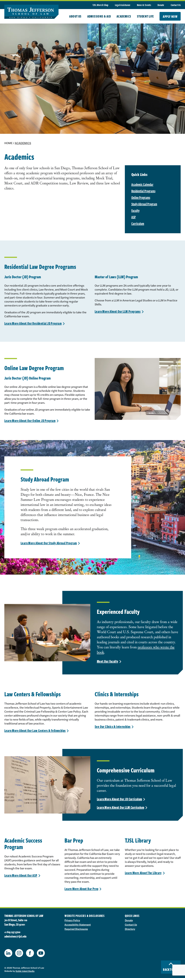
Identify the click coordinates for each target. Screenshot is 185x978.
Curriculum (137, 223)
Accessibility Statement (77, 924)
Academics (124, 16)
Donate (161, 5)
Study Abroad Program (144, 204)
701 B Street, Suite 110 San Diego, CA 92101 (15, 922)
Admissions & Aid (99, 16)
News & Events (144, 5)
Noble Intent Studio (25, 971)
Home (8, 143)
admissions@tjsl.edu (15, 936)
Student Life (145, 16)
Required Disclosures (76, 929)
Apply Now (170, 16)
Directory (130, 929)
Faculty (135, 210)
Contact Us (176, 5)
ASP (133, 217)
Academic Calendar (142, 184)
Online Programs (140, 197)
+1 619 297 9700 (12, 932)
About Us (75, 16)
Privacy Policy (72, 920)
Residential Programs (143, 191)
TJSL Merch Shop (100, 5)
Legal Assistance (122, 5)
